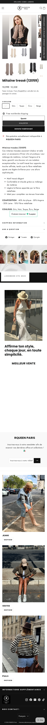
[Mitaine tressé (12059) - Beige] (13, 421)
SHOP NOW (8, 540)
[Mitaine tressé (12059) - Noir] (3, 421)
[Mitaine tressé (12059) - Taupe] (8, 421)
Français (22, 716)
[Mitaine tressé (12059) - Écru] (11, 421)
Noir (6, 106)
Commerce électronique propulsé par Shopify (31, 722)
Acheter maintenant (23, 129)
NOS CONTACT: (11, 709)
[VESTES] (23, 573)
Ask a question (10, 229)
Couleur (6, 102)
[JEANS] (23, 503)
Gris (13, 106)
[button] (44, 37)
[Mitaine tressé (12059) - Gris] (6, 421)
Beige (38, 106)
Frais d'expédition (20, 91)
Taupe (22, 106)
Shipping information (14, 223)
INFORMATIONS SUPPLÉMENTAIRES (21, 689)
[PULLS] (23, 644)
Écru (30, 106)
